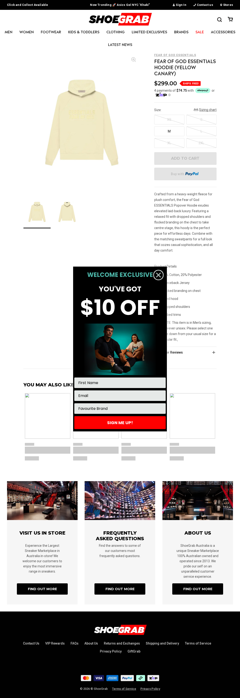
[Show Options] (161, 409)
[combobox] (118, 409)
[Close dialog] (158, 275)
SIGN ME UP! (120, 423)
